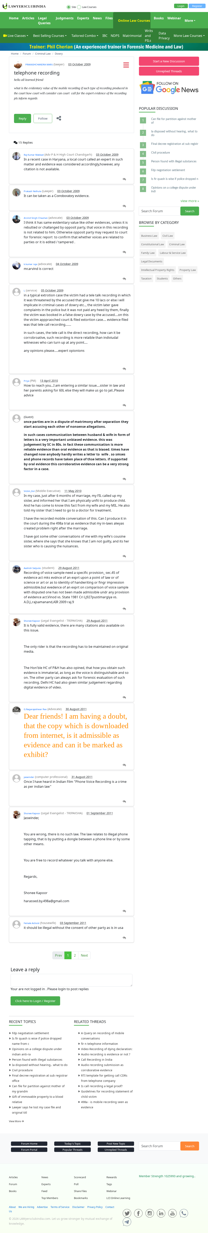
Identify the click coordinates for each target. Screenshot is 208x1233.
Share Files (80, 1191)
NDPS (115, 35)
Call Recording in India (96, 1059)
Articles (28, 18)
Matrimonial (132, 35)
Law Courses (89, 7)
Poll (76, 1184)
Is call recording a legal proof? (101, 1086)
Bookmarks (81, 1198)
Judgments (65, 18)
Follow (43, 118)
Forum (13, 1184)
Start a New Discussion (169, 61)
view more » (190, 201)
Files (109, 18)
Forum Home (29, 1143)
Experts (83, 18)
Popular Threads (72, 1150)
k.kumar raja (30, 264)
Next (84, 955)
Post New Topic (116, 1143)
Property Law (188, 270)
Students (162, 278)
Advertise (42, 1207)
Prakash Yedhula (32, 191)
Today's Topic (72, 1143)
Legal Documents (151, 261)
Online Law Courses (133, 20)
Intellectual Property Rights (157, 270)
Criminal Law (177, 244)
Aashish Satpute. (32, 568)
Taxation (146, 278)
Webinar (174, 18)
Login (181, 6)
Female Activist (31, 923)
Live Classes (17, 35)
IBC (104, 35)
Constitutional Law (152, 244)
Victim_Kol (29, 491)
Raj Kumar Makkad (34, 154)
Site (74, 7)
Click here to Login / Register (35, 1001)
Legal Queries (44, 20)
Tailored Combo (84, 35)
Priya (26, 380)
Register (197, 6)
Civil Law (167, 236)
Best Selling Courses (48, 35)
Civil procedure (22, 1070)
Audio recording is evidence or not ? (105, 1054)
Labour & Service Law (173, 253)
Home (13, 18)
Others (177, 278)
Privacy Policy (95, 1207)
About (12, 1207)
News (97, 18)
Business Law (149, 236)
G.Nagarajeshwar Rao (35, 709)
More (189, 20)
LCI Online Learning (118, 1198)
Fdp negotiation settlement (30, 1033)
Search (189, 211)
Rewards (111, 1177)
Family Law (148, 253)
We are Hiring (26, 1207)
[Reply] (124, 179)
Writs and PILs (149, 36)
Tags (109, 1184)
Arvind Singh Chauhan (36, 217)
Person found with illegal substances (37, 1059)
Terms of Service (60, 1207)
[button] (126, 66)
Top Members (49, 1198)
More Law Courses (188, 35)
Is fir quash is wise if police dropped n (174, 179)
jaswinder (29, 777)
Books (159, 18)
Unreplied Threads (169, 71)
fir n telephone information (99, 1044)
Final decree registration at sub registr (174, 144)
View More (15, 1121)
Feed (44, 1191)
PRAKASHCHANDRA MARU (39, 64)
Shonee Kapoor (32, 620)
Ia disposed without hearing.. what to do (39, 1065)
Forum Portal (29, 1150)
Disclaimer (78, 1207)
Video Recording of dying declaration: (106, 1049)
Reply (22, 118)
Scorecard (80, 1177)
